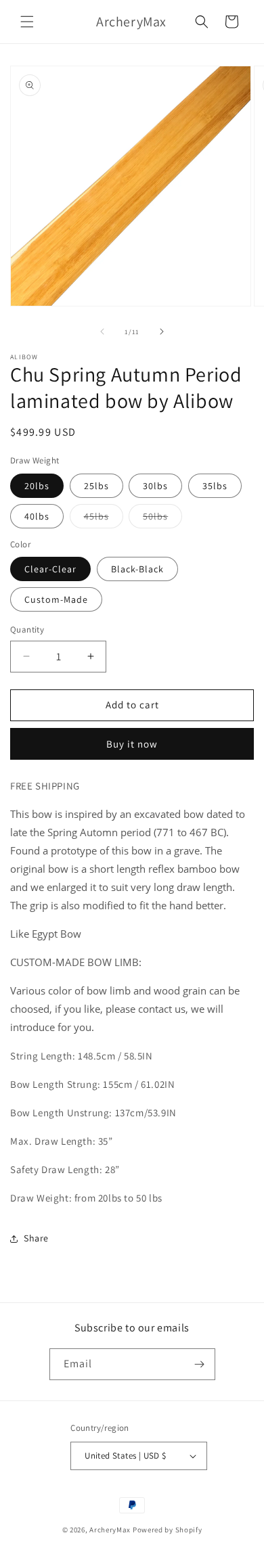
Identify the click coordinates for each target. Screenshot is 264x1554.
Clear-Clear (50, 569)
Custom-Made (56, 599)
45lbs (103, 518)
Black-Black (137, 569)
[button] (27, 22)
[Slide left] (102, 331)
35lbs (214, 486)
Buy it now (132, 743)
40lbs (36, 516)
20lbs (36, 486)
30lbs (155, 486)
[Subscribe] (200, 1364)
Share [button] (36, 1238)
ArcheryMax (110, 1529)
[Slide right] (162, 331)
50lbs (162, 518)
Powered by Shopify (167, 1529)
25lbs (96, 486)
